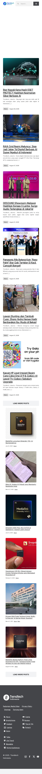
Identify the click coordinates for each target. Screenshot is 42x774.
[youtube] (38, 757)
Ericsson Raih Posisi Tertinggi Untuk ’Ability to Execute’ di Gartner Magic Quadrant (20, 617)
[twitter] (34, 757)
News (5, 109)
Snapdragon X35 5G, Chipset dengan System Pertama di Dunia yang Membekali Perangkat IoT (20, 573)
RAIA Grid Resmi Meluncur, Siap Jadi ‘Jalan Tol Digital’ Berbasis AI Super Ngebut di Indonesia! (20, 149)
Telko (18, 621)
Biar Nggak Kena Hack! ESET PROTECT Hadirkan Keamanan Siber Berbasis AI (19, 92)
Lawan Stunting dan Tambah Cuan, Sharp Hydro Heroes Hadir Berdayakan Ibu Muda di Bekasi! (20, 319)
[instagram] (26, 757)
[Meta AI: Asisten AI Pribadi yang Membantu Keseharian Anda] (21, 453)
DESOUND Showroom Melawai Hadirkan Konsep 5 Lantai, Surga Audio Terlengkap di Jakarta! (20, 206)
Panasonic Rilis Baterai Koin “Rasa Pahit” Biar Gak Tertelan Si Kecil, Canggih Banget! (20, 262)
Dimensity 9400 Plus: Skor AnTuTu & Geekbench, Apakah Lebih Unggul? (18, 528)
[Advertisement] (21, 29)
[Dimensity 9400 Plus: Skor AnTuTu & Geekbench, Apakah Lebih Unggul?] (21, 496)
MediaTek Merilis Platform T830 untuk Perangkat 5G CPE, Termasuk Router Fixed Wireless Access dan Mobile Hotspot (20, 661)
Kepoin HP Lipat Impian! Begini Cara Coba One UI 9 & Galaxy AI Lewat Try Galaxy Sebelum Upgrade (20, 377)
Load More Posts (21, 403)
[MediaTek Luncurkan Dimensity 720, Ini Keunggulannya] (21, 409)
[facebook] (30, 757)
